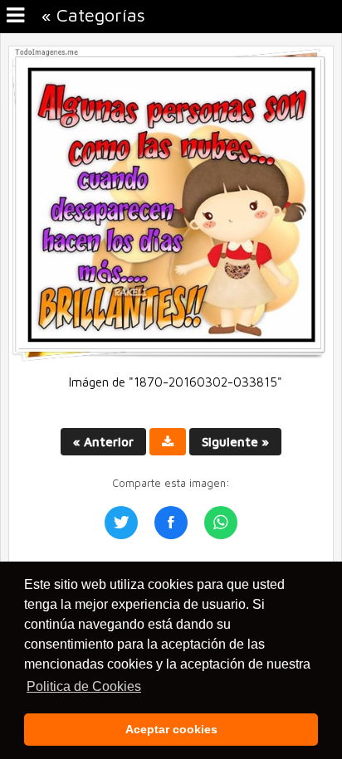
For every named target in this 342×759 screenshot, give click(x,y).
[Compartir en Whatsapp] (220, 522)
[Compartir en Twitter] (121, 522)
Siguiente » (235, 442)
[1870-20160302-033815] (171, 358)
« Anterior (103, 442)
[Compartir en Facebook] (171, 522)
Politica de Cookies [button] (84, 686)
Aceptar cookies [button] (171, 729)
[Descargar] (167, 441)
